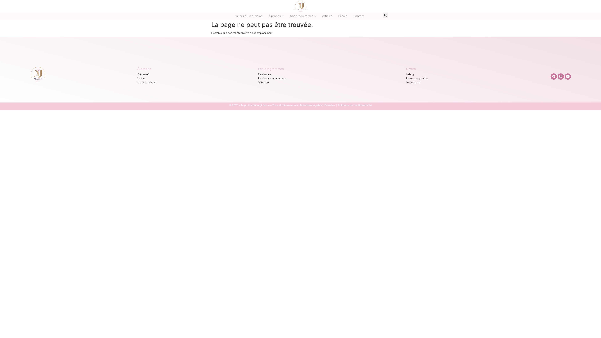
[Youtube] (568, 76)
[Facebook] (554, 76)
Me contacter (413, 82)
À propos (275, 16)
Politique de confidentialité (355, 105)
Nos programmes (301, 16)
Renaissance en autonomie (272, 78)
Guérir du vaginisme (249, 16)
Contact (358, 16)
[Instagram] (561, 76)
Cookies (330, 105)
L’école (342, 16)
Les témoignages (146, 82)
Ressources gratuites (417, 78)
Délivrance (263, 82)
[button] (385, 15)
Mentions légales (311, 105)
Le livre (140, 78)
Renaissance (264, 74)
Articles (327, 16)
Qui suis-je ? (143, 74)
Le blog (410, 74)
